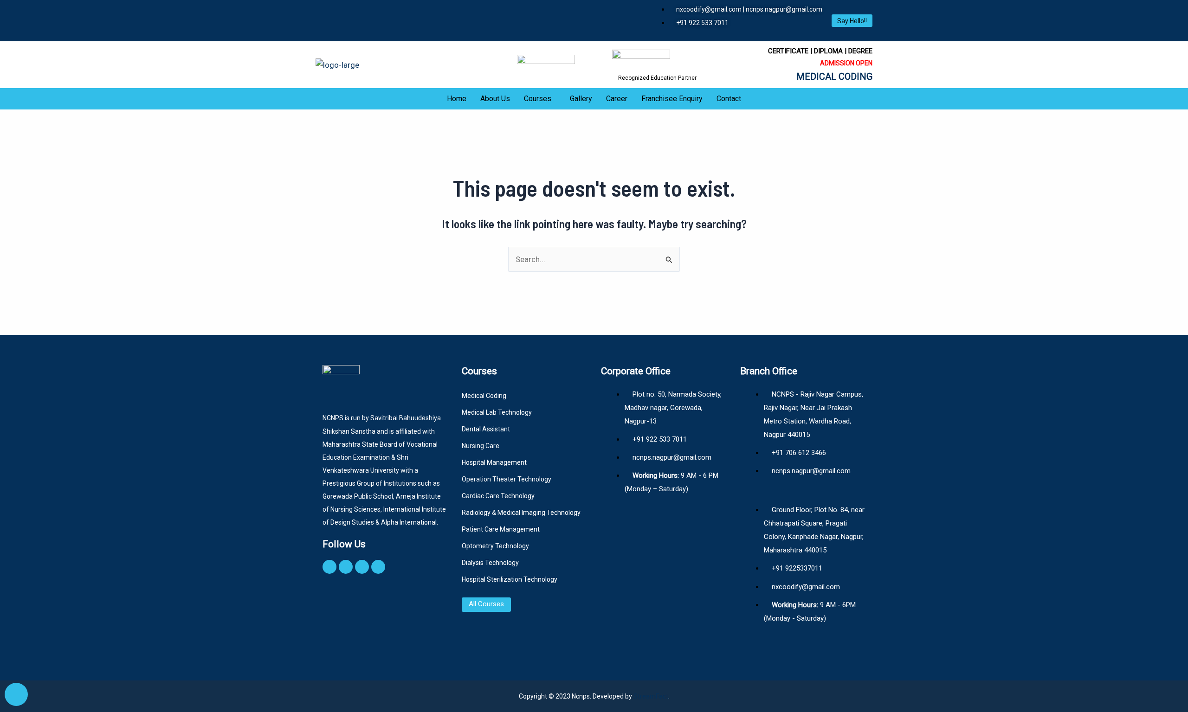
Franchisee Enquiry (672, 98)
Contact (729, 98)
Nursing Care (480, 445)
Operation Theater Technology (506, 479)
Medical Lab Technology (497, 412)
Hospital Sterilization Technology (509, 579)
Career (616, 98)
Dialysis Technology (490, 562)
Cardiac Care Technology (498, 496)
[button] (540, 98)
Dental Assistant (486, 429)
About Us (495, 98)
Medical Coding (484, 395)
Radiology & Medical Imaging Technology (521, 512)
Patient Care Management (501, 529)
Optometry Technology (495, 546)
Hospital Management (494, 462)
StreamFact (650, 696)
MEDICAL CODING (834, 76)
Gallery (581, 98)
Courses (537, 98)
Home (456, 98)
